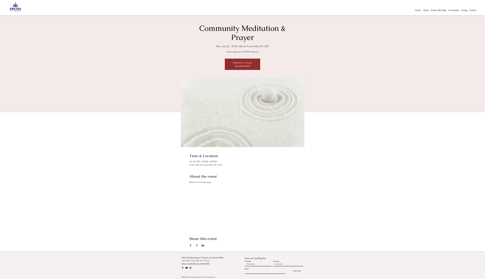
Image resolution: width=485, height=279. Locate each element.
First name (248, 261)
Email (246, 268)
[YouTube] (186, 268)
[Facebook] (182, 268)
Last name (276, 261)
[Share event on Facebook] (190, 245)
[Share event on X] (197, 245)
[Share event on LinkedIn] (203, 245)
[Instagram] (190, 268)
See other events (242, 66)
